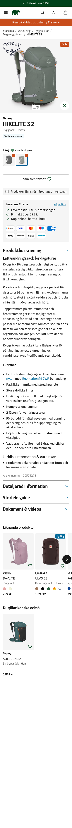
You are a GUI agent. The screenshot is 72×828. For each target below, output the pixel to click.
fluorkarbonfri (32, 379)
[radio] (9, 160)
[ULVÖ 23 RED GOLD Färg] (54, 589)
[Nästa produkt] (66, 559)
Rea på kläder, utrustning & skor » (36, 22)
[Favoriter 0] (53, 12)
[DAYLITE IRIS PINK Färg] (5, 589)
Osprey (8, 118)
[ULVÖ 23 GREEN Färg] (49, 589)
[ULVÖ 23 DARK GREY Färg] (43, 589)
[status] (36, 107)
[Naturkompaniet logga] (15, 12)
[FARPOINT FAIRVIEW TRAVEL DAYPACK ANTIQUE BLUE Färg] (70, 589)
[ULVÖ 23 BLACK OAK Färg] (37, 589)
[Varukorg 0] (65, 12)
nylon (10, 379)
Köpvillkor (60, 204)
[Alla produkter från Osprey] (12, 49)
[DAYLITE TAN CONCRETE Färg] (10, 589)
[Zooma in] (64, 105)
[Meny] (5, 12)
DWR (45, 379)
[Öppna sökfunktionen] (42, 12)
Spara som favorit (33, 179)
